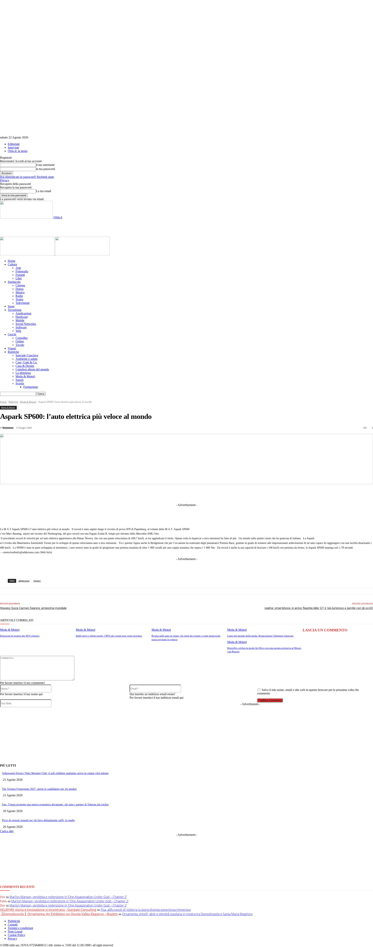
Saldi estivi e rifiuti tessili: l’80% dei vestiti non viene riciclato (109, 635)
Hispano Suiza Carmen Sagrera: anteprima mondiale (33, 608)
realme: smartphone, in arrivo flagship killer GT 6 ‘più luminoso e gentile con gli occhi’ (319, 608)
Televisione (23, 303)
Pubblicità (14, 921)
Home (11, 261)
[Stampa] (238, 493)
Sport (11, 306)
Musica (20, 292)
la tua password (45, 169)
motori (37, 580)
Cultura (12, 264)
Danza (20, 289)
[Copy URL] (252, 493)
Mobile (20, 320)
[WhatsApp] (209, 493)
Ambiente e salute (26, 359)
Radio (19, 296)
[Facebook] (138, 493)
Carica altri (6, 831)
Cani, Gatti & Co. (26, 362)
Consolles (22, 338)
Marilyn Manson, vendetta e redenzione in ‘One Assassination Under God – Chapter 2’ (68, 897)
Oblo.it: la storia (17, 151)
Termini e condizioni (20, 928)
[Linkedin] (166, 493)
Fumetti (20, 275)
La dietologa (23, 373)
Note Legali (15, 931)
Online (20, 341)
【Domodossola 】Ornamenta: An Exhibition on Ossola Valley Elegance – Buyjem (59, 914)
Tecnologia (14, 310)
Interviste (13, 147)
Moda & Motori (25, 376)
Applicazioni (23, 313)
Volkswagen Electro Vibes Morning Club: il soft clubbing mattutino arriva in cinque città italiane (55, 773)
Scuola (20, 383)
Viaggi (12, 348)
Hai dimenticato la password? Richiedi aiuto (27, 177)
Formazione (30, 387)
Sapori (20, 380)
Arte (18, 268)
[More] (267, 493)
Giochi (12, 334)
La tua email (43, 191)
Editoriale (14, 144)
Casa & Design (25, 366)
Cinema (20, 285)
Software (21, 327)
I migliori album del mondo (32, 369)
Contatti (12, 924)
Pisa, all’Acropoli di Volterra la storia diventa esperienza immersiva (146, 910)
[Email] (224, 493)
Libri (19, 278)
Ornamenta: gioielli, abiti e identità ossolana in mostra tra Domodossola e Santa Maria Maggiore (187, 914)
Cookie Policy (16, 935)
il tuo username (45, 164)
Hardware (22, 317)
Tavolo (20, 345)
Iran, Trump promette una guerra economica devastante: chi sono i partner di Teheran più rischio (55, 804)
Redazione (8, 427)
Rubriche (13, 352)
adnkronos (24, 580)
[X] (152, 493)
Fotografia (22, 271)
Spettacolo (14, 282)
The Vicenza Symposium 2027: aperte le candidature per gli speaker (39, 789)
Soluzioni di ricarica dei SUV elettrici (19, 635)
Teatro (19, 299)
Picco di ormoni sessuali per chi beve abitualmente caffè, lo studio (38, 820)
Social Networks (26, 324)
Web (18, 331)
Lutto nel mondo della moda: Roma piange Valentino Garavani (260, 635)
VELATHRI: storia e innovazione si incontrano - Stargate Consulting (48, 910)
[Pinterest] (195, 493)
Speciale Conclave (27, 355)
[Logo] (27, 254)
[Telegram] (180, 493)
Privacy (4, 180)
